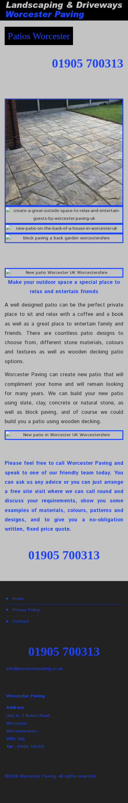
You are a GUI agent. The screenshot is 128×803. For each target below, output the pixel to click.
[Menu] (122, 10)
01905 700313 (30, 747)
